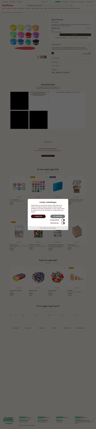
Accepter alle (38, 216)
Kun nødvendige (57, 216)
